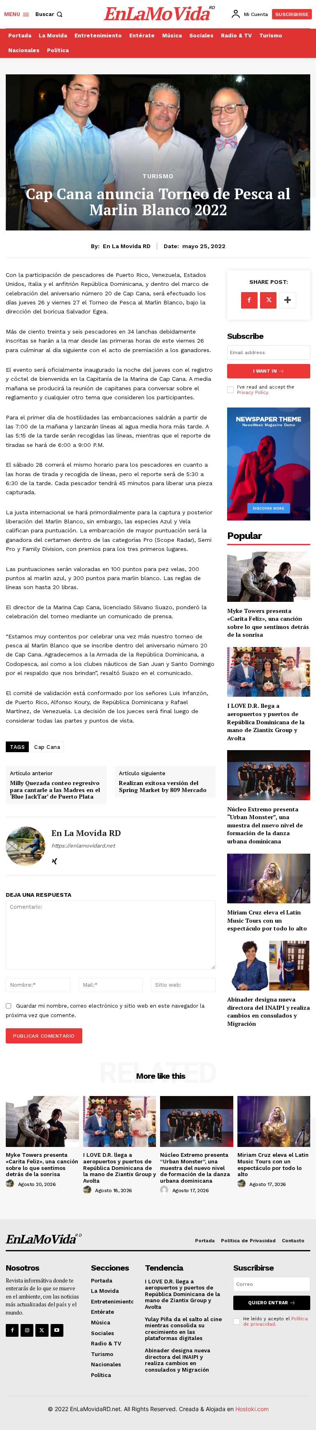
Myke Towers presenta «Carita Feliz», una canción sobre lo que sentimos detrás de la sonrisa (268, 623)
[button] (49, 14)
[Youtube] (57, 1330)
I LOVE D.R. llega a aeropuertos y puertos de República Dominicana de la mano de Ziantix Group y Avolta (265, 721)
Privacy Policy (252, 392)
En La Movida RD (127, 246)
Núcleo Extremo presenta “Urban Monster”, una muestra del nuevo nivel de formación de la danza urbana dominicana (265, 825)
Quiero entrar (268, 1303)
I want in (265, 371)
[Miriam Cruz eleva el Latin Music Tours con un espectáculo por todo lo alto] (268, 878)
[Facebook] (249, 300)
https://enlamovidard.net (83, 846)
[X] (268, 300)
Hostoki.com (252, 1408)
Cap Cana (47, 747)
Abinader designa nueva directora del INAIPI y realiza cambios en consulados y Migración (268, 1011)
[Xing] (54, 860)
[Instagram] (27, 1330)
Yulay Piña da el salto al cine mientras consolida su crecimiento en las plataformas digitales (183, 1329)
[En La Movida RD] (25, 846)
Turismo (158, 176)
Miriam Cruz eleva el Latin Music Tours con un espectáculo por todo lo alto (267, 920)
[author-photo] (11, 1183)
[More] (287, 300)
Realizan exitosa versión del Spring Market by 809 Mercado (163, 787)
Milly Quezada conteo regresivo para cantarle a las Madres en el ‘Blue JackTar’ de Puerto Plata (55, 790)
